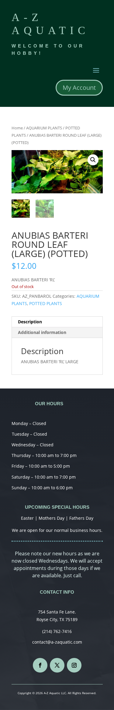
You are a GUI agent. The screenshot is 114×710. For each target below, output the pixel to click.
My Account (79, 87)
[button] (93, 159)
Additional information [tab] (42, 332)
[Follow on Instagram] (74, 665)
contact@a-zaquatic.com (57, 642)
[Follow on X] (57, 665)
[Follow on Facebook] (40, 665)
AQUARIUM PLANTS (44, 128)
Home (17, 128)
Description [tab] (30, 322)
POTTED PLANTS (45, 303)
